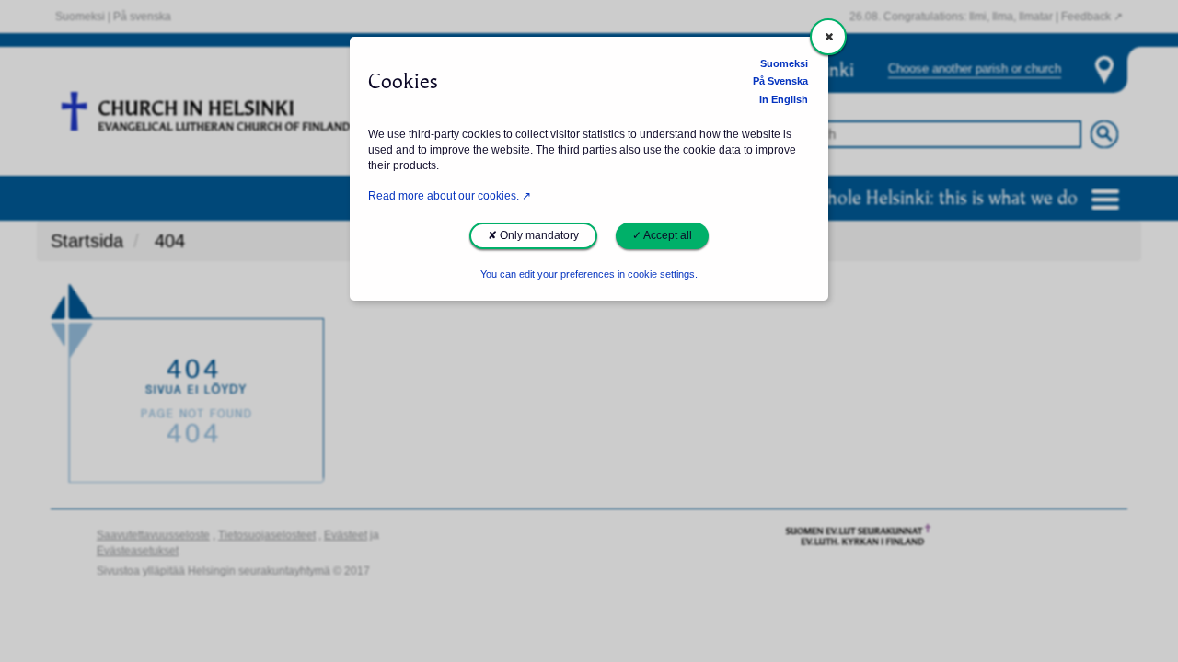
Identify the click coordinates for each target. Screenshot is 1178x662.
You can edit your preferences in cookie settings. (589, 274)
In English (783, 99)
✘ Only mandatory (533, 235)
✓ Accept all (662, 235)
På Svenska (780, 80)
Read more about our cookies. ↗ (449, 195)
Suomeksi (784, 63)
